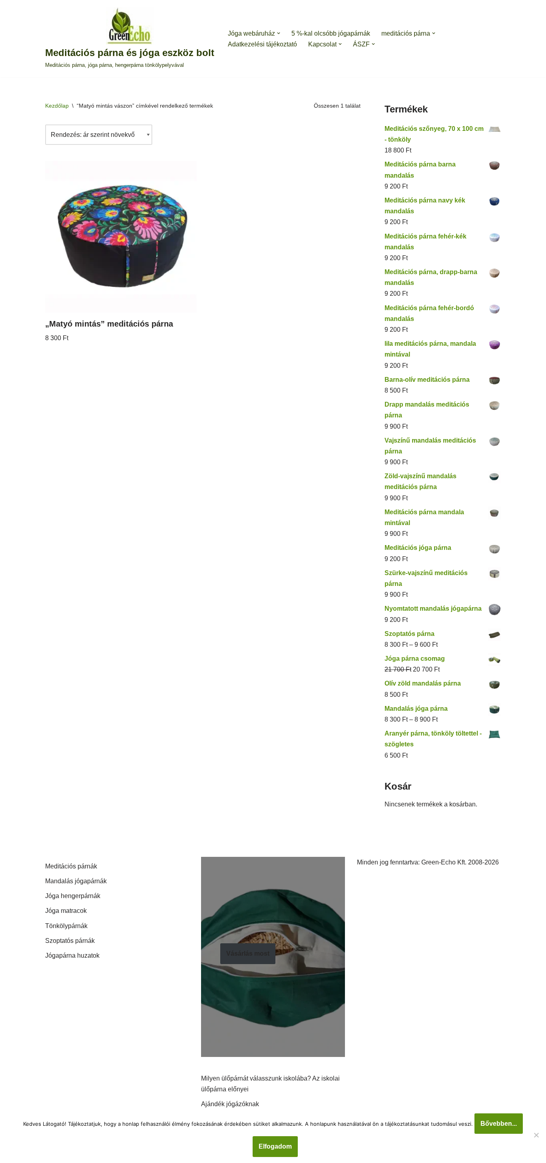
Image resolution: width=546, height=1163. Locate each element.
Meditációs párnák (71, 866)
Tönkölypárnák (66, 925)
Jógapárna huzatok (72, 955)
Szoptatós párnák (70, 940)
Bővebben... (498, 1123)
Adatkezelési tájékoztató (262, 44)
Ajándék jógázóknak (230, 1104)
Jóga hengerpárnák (72, 895)
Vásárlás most (247, 953)
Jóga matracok (66, 910)
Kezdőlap (57, 105)
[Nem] (536, 1135)
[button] (278, 33)
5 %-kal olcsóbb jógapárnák (330, 33)
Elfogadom (275, 1146)
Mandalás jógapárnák (76, 881)
